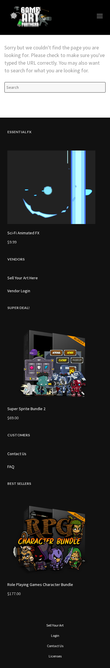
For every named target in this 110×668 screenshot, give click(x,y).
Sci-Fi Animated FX (23, 233)
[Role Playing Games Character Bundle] (55, 539)
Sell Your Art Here (22, 277)
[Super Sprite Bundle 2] (55, 363)
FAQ (10, 466)
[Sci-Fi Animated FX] (55, 187)
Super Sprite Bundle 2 (26, 408)
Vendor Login (18, 290)
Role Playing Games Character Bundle (40, 584)
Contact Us (16, 453)
